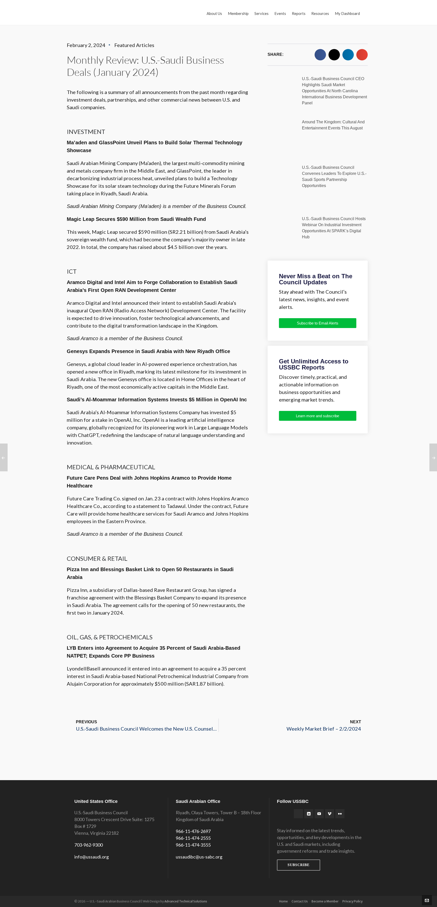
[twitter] (298, 813)
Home (283, 901)
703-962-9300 (88, 845)
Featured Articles (134, 45)
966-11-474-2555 (193, 838)
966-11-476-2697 (193, 831)
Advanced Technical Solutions (185, 901)
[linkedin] (308, 813)
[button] (320, 54)
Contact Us (300, 901)
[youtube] (319, 813)
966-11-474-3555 (193, 845)
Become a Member (325, 901)
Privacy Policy (352, 901)
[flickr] (339, 813)
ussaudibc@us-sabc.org (199, 856)
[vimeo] (329, 813)
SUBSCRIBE (299, 865)
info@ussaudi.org (91, 856)
